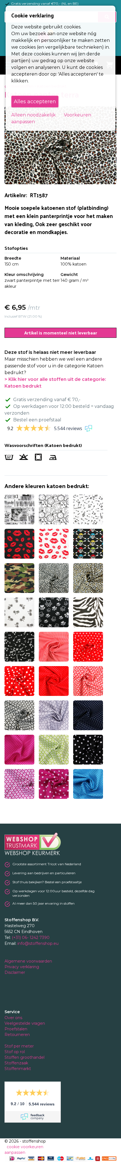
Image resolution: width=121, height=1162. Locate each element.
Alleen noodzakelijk (33, 115)
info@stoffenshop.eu (38, 943)
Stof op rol (15, 1051)
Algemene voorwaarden (29, 961)
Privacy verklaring (22, 966)
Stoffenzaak (17, 1063)
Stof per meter (20, 1046)
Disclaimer (15, 972)
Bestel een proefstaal (37, 419)
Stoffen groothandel (25, 1057)
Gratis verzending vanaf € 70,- (46, 399)
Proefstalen (16, 1028)
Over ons (13, 1017)
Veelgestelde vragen (25, 1023)
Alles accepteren (35, 101)
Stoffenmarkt (18, 1068)
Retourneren (17, 1034)
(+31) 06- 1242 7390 (31, 937)
